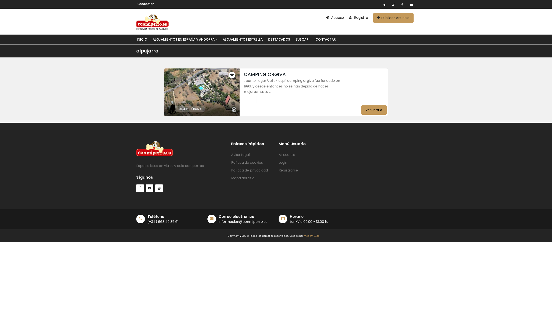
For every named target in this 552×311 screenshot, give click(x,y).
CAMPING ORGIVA (265, 74)
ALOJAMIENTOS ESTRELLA (243, 39)
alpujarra (147, 51)
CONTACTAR (325, 39)
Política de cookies (247, 162)
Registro (361, 17)
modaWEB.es (312, 236)
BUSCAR (302, 39)
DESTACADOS (279, 39)
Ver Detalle (374, 110)
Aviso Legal (240, 154)
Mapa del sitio (242, 178)
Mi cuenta (287, 154)
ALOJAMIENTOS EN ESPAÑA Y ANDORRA (184, 39)
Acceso (337, 17)
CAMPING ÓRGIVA (190, 109)
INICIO (142, 39)
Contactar (145, 4)
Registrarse (288, 170)
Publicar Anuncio (395, 17)
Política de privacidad (249, 170)
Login (283, 162)
